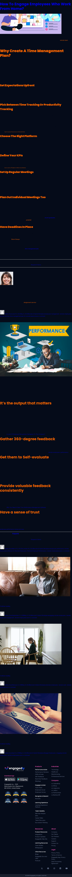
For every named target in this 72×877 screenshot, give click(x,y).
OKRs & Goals (39, 774)
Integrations (38, 834)
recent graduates (50, 218)
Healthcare (54, 772)
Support (53, 841)
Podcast (37, 860)
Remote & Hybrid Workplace (36, 314)
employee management (52, 314)
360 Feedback (39, 776)
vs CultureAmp (55, 783)
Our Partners (55, 836)
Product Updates (40, 837)
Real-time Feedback (41, 779)
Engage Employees (50, 753)
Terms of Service (56, 855)
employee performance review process (12, 529)
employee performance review (59, 548)
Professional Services (58, 776)
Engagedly (15, 533)
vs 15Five (54, 786)
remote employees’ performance (58, 452)
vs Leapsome (55, 788)
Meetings (38, 781)
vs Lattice (54, 790)
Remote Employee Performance (36, 551)
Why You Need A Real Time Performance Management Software (26, 507)
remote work (62, 685)
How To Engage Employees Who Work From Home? (35, 6)
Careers (53, 839)
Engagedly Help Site (41, 839)
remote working (4, 316)
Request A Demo (36, 265)
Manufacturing (55, 774)
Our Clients (54, 834)
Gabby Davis (8, 314)
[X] (42, 868)
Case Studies (39, 845)
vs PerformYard (56, 792)
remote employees (65, 314)
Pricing (53, 845)
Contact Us (54, 843)
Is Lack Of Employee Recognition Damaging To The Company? (25, 434)
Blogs (37, 854)
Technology (54, 769)
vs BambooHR (55, 795)
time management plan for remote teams (22, 316)
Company (54, 832)
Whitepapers (39, 848)
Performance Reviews (42, 772)
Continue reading (5, 606)
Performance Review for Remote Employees (13, 551)
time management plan (32, 249)
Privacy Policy (55, 853)
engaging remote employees (57, 615)
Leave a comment (39, 316)
